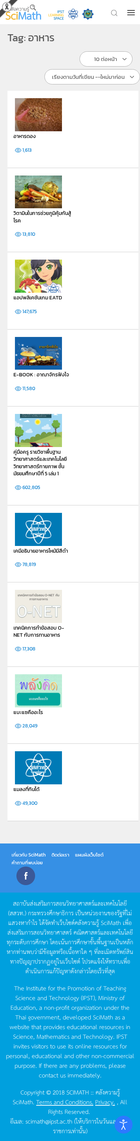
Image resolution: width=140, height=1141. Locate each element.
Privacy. (105, 1101)
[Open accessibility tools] (124, 1125)
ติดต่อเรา (60, 854)
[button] (132, 12)
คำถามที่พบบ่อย (27, 862)
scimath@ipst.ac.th (48, 1121)
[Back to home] (23, 12)
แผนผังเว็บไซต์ (89, 854)
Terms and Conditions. (64, 1101)
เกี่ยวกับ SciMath (29, 854)
